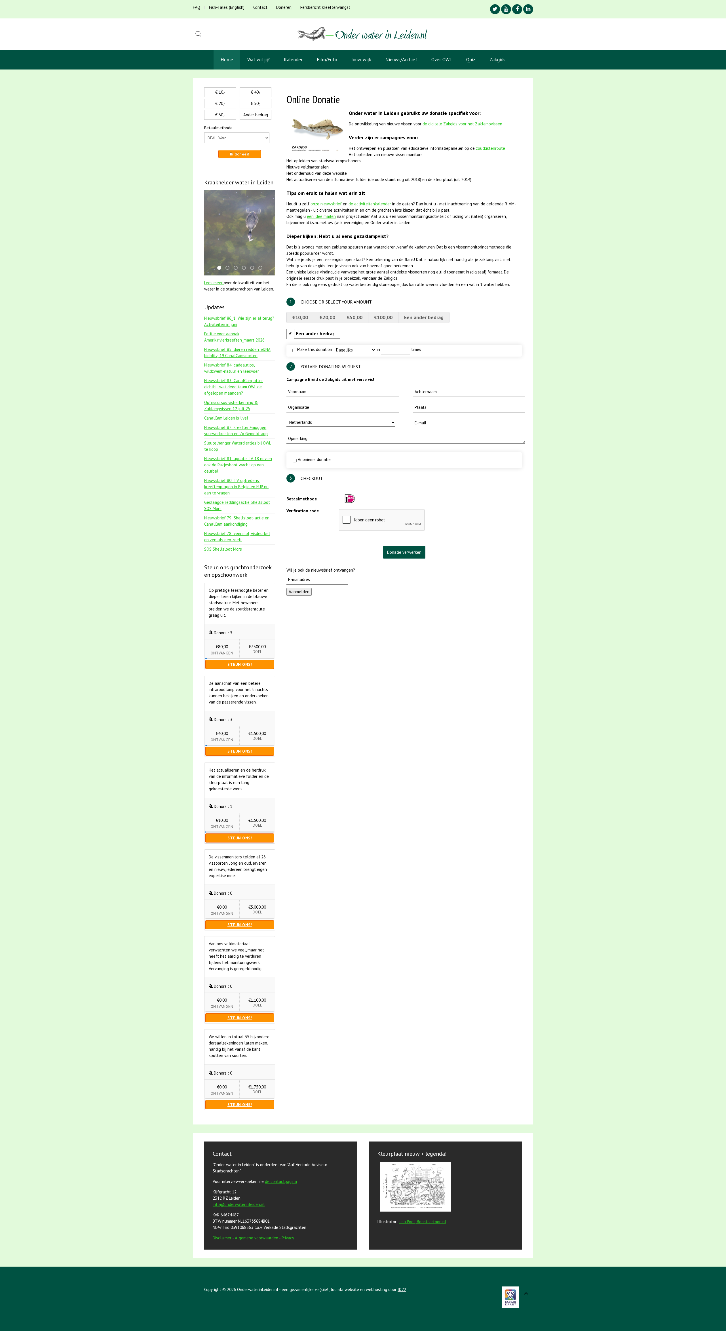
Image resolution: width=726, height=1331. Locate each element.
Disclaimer (222, 1238)
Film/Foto (327, 59)
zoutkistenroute (490, 148)
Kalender (293, 59)
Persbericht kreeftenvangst (325, 7)
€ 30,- (220, 114)
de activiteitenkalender (369, 204)
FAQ (196, 7)
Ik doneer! (240, 154)
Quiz (470, 59)
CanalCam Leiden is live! (226, 418)
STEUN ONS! (239, 664)
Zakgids (497, 59)
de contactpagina (281, 1181)
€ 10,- (220, 92)
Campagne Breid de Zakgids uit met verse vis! (330, 379)
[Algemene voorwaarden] (281, 1238)
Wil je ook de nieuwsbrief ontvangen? (320, 570)
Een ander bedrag (424, 317)
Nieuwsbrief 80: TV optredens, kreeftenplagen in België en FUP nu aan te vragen (236, 487)
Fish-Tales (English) (226, 7)
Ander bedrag (255, 114)
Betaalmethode (301, 499)
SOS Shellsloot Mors (223, 549)
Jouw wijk (361, 59)
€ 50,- (256, 103)
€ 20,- (220, 103)
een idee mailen (321, 216)
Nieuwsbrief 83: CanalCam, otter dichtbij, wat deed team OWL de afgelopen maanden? (233, 387)
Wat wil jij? (258, 59)
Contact (260, 7)
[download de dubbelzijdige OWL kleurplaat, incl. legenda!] (414, 1187)
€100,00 (383, 317)
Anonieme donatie (314, 459)
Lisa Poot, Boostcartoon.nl (422, 1221)
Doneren (284, 7)
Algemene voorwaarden (256, 1238)
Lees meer (214, 282)
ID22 (402, 1289)
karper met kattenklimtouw (245, 268)
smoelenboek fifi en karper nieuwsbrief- (237, 268)
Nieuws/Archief (401, 59)
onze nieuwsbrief (326, 204)
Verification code (302, 510)
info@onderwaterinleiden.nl (239, 1204)
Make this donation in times (358, 349)
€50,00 (354, 317)
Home (227, 59)
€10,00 (300, 317)
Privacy (288, 1238)
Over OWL (441, 59)
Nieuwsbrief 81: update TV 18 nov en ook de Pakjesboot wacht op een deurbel (238, 465)
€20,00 (327, 317)
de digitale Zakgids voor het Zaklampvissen (462, 124)
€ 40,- (256, 92)
